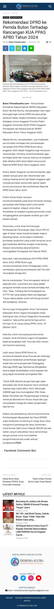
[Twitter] (12, 48)
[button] (4, 6)
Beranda (6, 13)
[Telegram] (24, 48)
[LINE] (31, 48)
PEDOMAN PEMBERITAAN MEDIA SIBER (30, 598)
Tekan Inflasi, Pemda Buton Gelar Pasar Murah (39, 480)
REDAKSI (9, 598)
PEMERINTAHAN (16, 17)
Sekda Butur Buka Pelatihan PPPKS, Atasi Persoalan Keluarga (13, 482)
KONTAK (27, 601)
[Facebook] (5, 48)
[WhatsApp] (18, 48)
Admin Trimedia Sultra (17, 42)
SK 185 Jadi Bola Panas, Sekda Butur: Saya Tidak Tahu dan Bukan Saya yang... (32, 516)
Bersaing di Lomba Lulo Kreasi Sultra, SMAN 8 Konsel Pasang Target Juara (32, 504)
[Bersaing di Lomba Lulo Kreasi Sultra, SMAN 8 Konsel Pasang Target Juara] (8, 505)
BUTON (15, 13)
